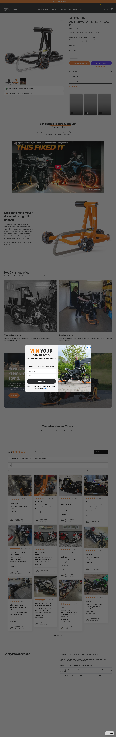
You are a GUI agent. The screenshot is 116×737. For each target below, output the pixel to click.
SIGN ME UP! (41, 381)
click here (45, 388)
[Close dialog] (88, 347)
